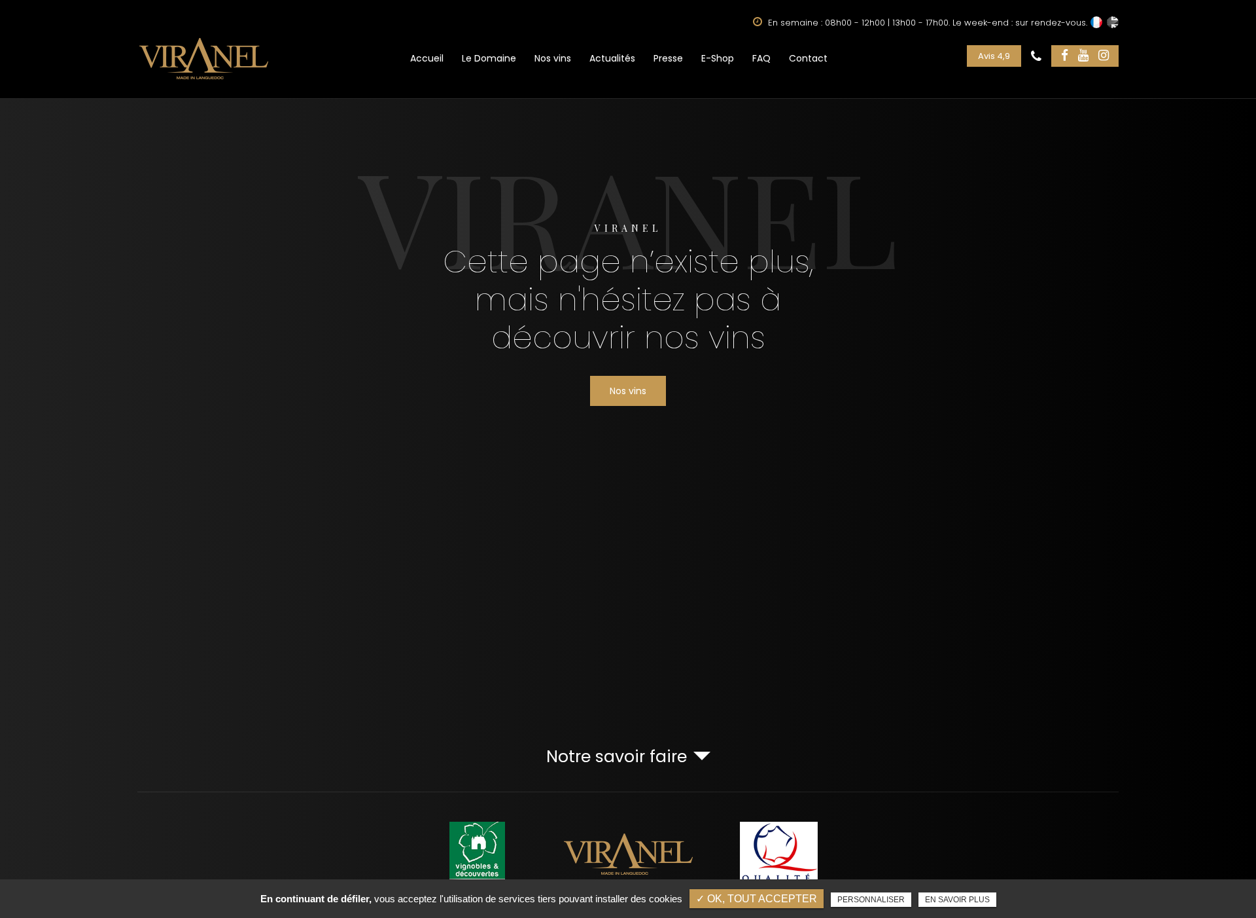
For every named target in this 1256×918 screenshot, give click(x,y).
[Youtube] (1083, 56)
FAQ (761, 58)
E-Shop (717, 58)
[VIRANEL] (203, 58)
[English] (1113, 22)
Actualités (612, 58)
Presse (668, 58)
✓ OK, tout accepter (756, 898)
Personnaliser (871, 899)
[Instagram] (1103, 56)
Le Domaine (489, 58)
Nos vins (552, 58)
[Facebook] (1064, 56)
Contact (808, 58)
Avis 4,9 (994, 56)
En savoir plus (957, 899)
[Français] (1096, 22)
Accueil (427, 58)
